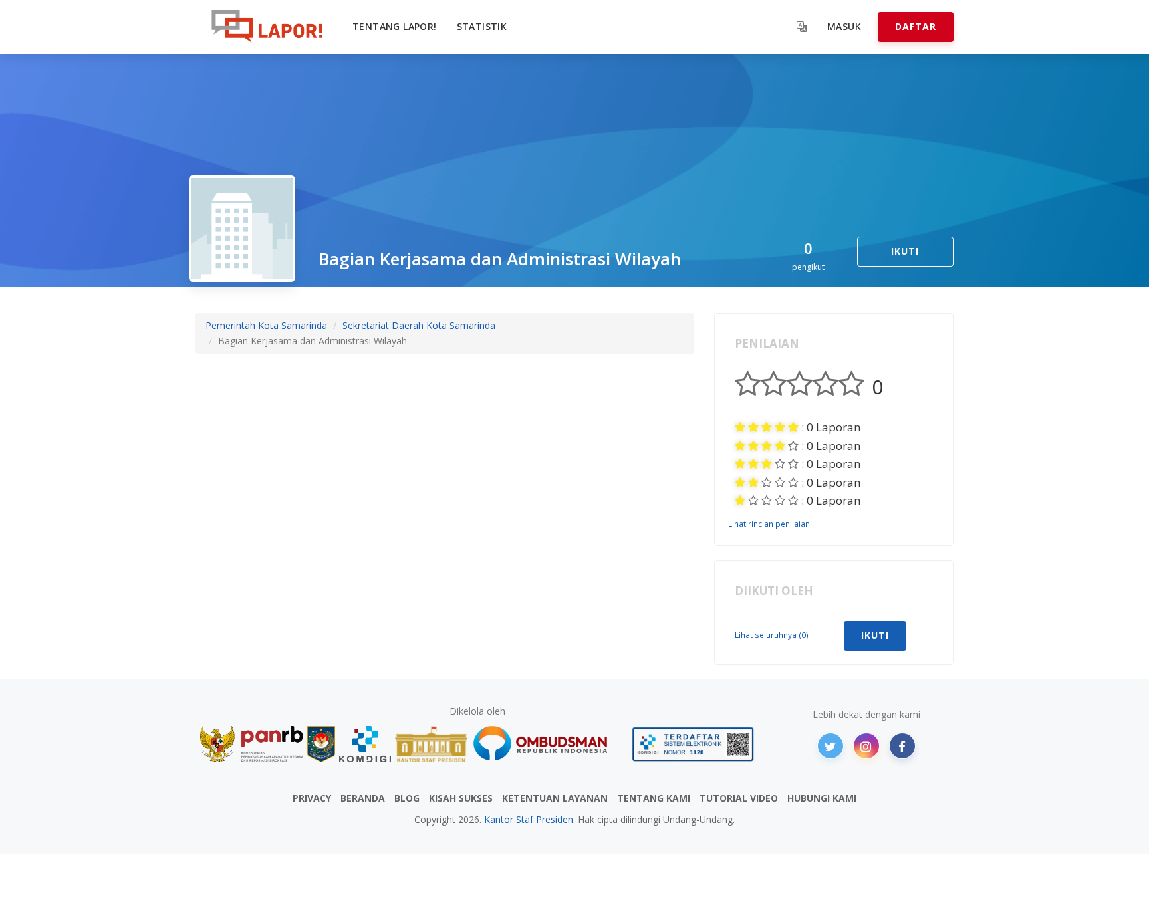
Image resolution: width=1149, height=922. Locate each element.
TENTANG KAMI (653, 798)
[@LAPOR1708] (830, 746)
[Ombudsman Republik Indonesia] (547, 744)
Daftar (915, 26)
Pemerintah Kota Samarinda (266, 325)
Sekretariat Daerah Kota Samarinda (418, 325)
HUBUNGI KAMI (821, 798)
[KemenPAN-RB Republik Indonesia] (251, 744)
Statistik (482, 26)
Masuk (844, 26)
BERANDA (362, 798)
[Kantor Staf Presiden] (431, 744)
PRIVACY (312, 798)
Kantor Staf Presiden (528, 819)
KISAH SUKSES (461, 798)
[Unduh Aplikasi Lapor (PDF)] (693, 744)
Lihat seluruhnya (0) (772, 635)
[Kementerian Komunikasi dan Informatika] (365, 744)
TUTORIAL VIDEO (739, 798)
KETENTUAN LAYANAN (555, 798)
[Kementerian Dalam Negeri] (321, 744)
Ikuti (905, 251)
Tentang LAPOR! (394, 26)
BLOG (407, 798)
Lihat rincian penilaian (769, 524)
